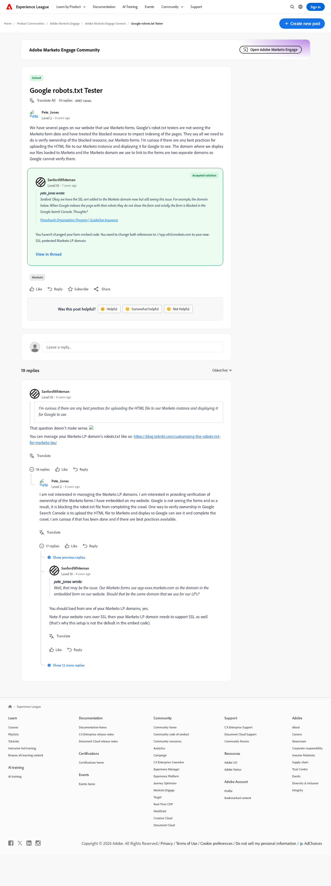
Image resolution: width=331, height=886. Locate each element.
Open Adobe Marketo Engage (274, 49)
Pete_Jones (50, 112)
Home (8, 23)
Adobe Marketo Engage (65, 23)
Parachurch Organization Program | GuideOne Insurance (79, 220)
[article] (125, 431)
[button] (302, 23)
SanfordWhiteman (62, 180)
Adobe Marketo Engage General (105, 23)
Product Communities (30, 23)
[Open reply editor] (126, 347)
